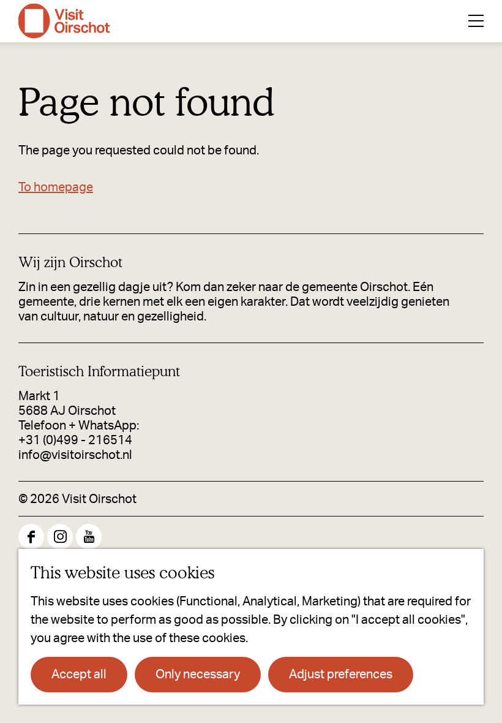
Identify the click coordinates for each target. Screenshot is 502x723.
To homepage (55, 187)
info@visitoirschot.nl (75, 455)
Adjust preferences (340, 674)
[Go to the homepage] (64, 21)
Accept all (79, 674)
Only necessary (197, 674)
